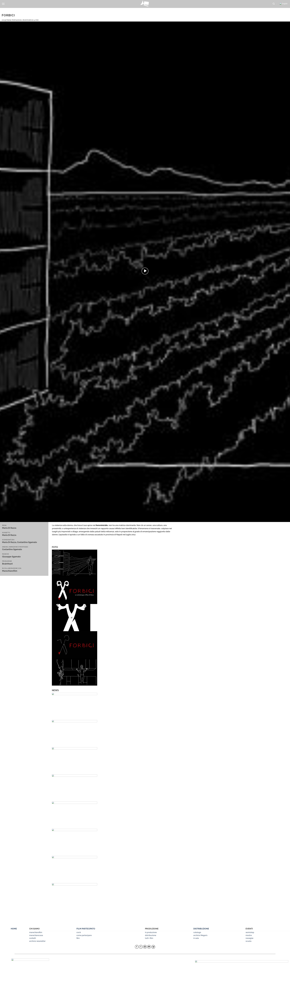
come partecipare (84, 935)
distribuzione (150, 935)
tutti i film (149, 938)
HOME (14, 928)
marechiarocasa (36, 935)
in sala (196, 938)
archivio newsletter (37, 941)
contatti (32, 938)
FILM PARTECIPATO (85, 928)
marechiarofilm (35, 932)
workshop (250, 932)
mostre (249, 935)
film (78, 938)
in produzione (151, 932)
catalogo (197, 932)
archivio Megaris (200, 935)
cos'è (78, 932)
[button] (3, 4)
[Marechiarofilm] (145, 4)
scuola (248, 941)
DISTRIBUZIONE (201, 928)
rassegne (249, 938)
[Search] (274, 3)
